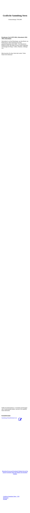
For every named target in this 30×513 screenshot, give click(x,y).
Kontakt (5, 499)
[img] (15, 5)
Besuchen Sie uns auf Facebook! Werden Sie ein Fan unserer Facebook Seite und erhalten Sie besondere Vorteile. (15, 472)
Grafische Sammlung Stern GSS (11, 496)
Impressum (5, 497)
